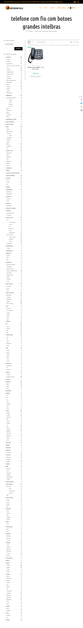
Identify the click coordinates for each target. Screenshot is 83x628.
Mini (8, 159)
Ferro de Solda (10, 268)
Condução (9, 297)
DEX (7, 419)
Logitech (9, 429)
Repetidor (8, 533)
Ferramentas (9, 262)
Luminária (9, 78)
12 (73, 42)
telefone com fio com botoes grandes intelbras (46, 31)
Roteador (8, 542)
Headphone (9, 299)
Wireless (11, 493)
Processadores (9, 526)
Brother (8, 615)
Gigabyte (9, 517)
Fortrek (8, 314)
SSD (7, 332)
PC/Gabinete (9, 193)
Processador (9, 243)
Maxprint (9, 157)
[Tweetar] (81, 103)
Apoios (8, 576)
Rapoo (8, 438)
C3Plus (8, 582)
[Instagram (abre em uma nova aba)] (77, 2)
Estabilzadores (9, 250)
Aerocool (9, 308)
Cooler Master (12, 222)
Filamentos (9, 365)
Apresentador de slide (11, 119)
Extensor (9, 139)
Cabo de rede (10, 131)
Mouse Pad (8, 442)
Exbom (8, 354)
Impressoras (8, 363)
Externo (8, 328)
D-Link (10, 102)
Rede (8, 112)
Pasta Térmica (10, 234)
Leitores (8, 372)
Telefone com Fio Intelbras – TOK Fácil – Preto (35, 68)
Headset (8, 301)
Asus (8, 515)
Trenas (8, 281)
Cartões (8, 374)
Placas (7, 521)
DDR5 (8, 388)
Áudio (8, 108)
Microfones (8, 390)
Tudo (77, 42)
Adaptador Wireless (11, 97)
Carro (8, 67)
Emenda (8, 198)
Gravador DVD (10, 74)
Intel (8, 531)
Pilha (7, 466)
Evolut (8, 421)
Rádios (8, 163)
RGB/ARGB (9, 205)
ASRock (8, 513)
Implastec (11, 239)
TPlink (8, 571)
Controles (8, 203)
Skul (7, 406)
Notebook (9, 146)
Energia (8, 255)
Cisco (8, 545)
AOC (8, 395)
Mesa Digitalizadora (11, 80)
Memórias (8, 381)
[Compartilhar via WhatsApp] (81, 106)
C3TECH (8, 415)
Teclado (8, 574)
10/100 (8, 565)
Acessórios (8, 57)
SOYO (8, 408)
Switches (8, 563)
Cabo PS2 (9, 417)
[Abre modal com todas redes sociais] (81, 110)
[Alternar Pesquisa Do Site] (78, 8)
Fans (8, 219)
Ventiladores (9, 92)
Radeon (8, 504)
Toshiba (8, 479)
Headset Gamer (9, 334)
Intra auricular (10, 303)
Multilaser (9, 161)
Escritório (9, 452)
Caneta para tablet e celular (12, 173)
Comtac (10, 100)
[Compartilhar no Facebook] (81, 99)
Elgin (8, 470)
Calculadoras (10, 63)
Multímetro (9, 272)
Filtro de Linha (9, 283)
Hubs (7, 348)
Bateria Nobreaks (10, 121)
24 (74, 42)
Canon (8, 180)
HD (6, 323)
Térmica (8, 369)
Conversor (9, 133)
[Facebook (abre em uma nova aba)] (74, 2)
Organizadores (10, 275)
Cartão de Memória (10, 175)
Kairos (8, 288)
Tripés (8, 90)
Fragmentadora (10, 72)
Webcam (8, 619)
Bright (8, 350)
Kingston (9, 457)
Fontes (8, 141)
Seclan (8, 569)
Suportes (9, 86)
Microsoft (9, 433)
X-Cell (8, 360)
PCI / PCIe (9, 486)
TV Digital (9, 215)
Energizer (9, 472)
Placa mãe (8, 508)
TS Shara (9, 248)
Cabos (7, 126)
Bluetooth (9, 110)
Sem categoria (9, 557)
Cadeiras (9, 61)
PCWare (8, 519)
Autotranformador (11, 264)
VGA (7, 148)
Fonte (7, 306)
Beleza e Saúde (9, 124)
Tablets (8, 88)
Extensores (8, 253)
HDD (8, 330)
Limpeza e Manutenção (12, 270)
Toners (7, 612)
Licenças (8, 379)
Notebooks (9, 82)
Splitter (7, 560)
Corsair (10, 224)
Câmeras (8, 170)
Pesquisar (18, 48)
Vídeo (8, 116)
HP (7, 184)
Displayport (9, 137)
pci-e (8, 524)
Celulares (9, 69)
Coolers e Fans (9, 217)
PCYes (8, 316)
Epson (8, 182)
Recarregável (10, 477)
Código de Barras (11, 376)
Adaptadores (9, 95)
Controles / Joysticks (11, 208)
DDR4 (8, 386)
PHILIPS (7, 463)
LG (7, 399)
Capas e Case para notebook (13, 65)
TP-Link (10, 106)
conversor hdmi (10, 213)
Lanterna (9, 76)
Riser (8, 506)
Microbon (11, 228)
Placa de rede (9, 484)
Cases (8, 326)
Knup (8, 155)
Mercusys (11, 104)
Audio (10, 135)
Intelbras (33, 65)
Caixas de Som (9, 150)
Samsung (9, 403)
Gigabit (8, 567)
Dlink (8, 352)
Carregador (9, 266)
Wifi (8, 259)
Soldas (8, 277)
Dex (10, 226)
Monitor (8, 393)
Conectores (8, 196)
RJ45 (8, 200)
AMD (8, 529)
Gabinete (8, 321)
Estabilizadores (9, 245)
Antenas (8, 59)
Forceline (9, 286)
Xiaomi (8, 555)
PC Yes (10, 230)
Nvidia (8, 499)
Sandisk (8, 461)
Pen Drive (8, 454)
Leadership (9, 591)
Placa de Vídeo (9, 497)
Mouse (7, 410)
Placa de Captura (10, 481)
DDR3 (8, 384)
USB (7, 257)
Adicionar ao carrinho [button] (36, 76)
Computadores (9, 189)
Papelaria (8, 450)
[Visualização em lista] (32, 42)
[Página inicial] (26, 31)
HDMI (8, 144)
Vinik (8, 165)
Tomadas (9, 114)
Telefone (38, 65)
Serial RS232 (12, 490)
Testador (9, 279)
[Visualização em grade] (29, 42)
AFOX (8, 511)
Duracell (8, 468)
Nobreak (8, 445)
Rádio (8, 84)
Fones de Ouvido (10, 292)
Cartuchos (8, 178)
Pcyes (8, 401)
